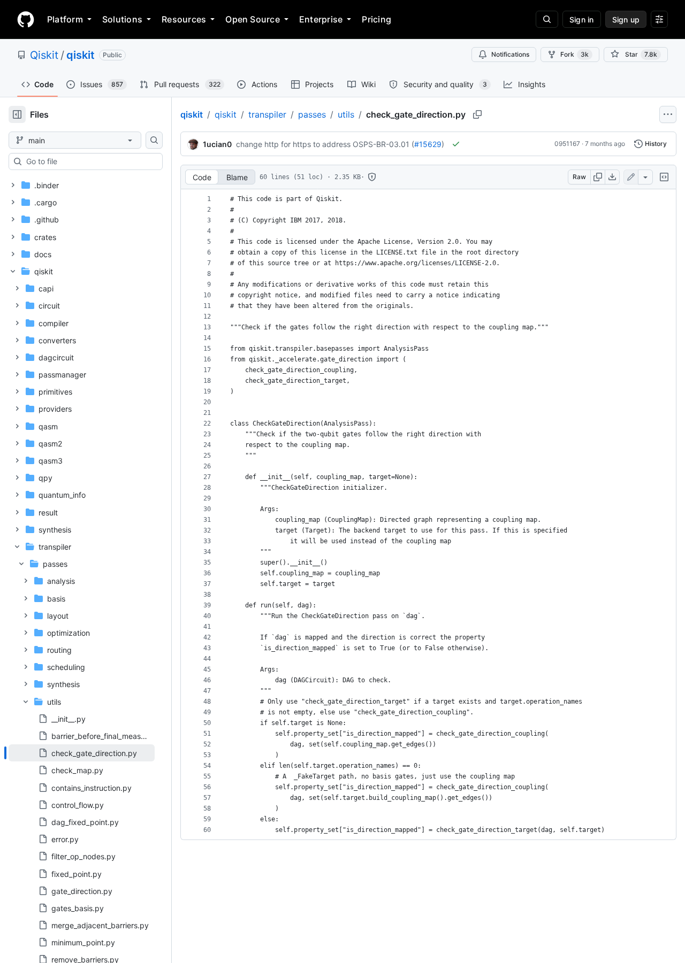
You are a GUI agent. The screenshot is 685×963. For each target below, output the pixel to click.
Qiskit (44, 55)
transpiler (267, 114)
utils (346, 114)
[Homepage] (25, 19)
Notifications (510, 54)
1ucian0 (217, 144)
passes (312, 114)
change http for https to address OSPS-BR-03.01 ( (325, 144)
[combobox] (90, 161)
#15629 (428, 144)
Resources (184, 19)
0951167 (567, 144)
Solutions (122, 19)
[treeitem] (82, 752)
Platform (65, 19)
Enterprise (320, 19)
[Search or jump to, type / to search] (547, 19)
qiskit (80, 55)
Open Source (252, 19)
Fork (574, 54)
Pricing (376, 19)
